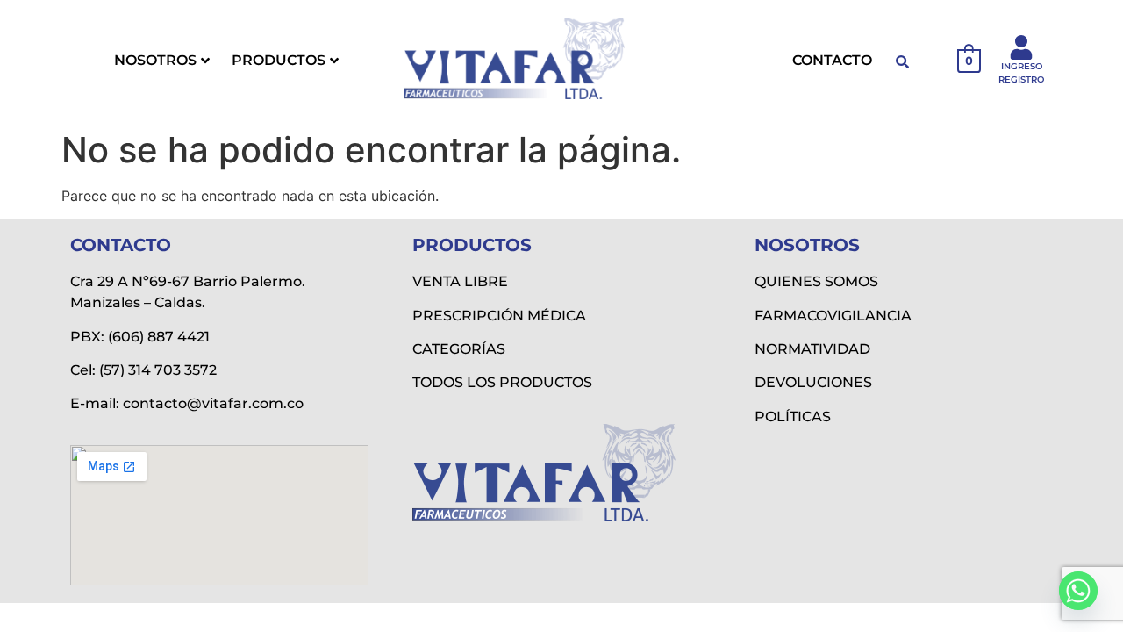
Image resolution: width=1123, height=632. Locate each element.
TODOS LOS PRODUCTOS (502, 382)
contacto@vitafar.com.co (213, 403)
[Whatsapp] (1078, 590)
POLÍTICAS (793, 416)
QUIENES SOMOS (816, 281)
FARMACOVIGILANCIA (833, 315)
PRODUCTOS (278, 60)
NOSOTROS (155, 60)
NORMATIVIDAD (812, 349)
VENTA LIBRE (460, 281)
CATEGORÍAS (458, 349)
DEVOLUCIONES (813, 382)
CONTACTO (832, 60)
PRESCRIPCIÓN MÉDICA (499, 315)
